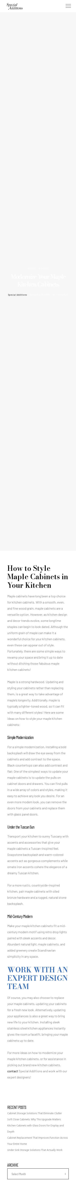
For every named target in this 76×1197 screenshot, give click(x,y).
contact (12, 1071)
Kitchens (43, 268)
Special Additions (17, 294)
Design (31, 268)
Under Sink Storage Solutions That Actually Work (34, 1150)
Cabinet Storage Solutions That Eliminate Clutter (34, 1113)
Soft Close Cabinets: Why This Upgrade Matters (34, 1119)
